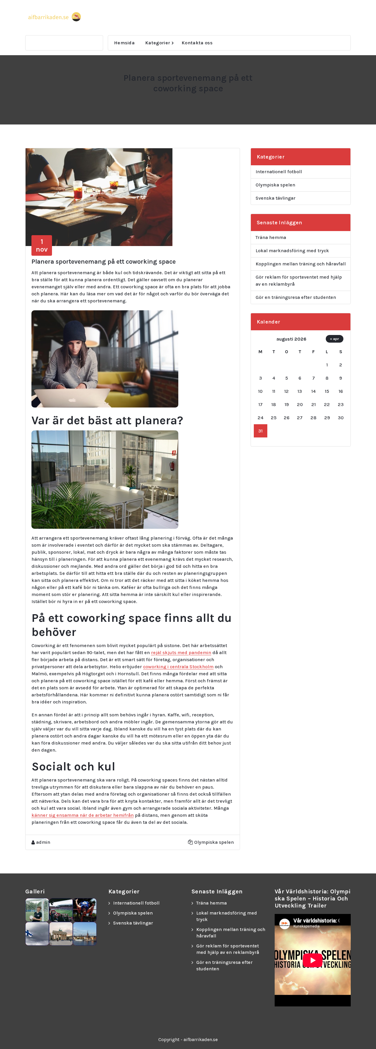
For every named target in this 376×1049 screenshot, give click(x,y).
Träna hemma (271, 237)
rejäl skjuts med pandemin (181, 652)
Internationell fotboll (279, 171)
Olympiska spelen (214, 842)
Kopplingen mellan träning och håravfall (301, 264)
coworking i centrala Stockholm (178, 666)
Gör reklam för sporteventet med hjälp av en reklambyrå (299, 280)
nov (42, 245)
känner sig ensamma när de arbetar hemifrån (82, 815)
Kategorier (157, 43)
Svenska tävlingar (276, 198)
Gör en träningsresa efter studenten (296, 297)
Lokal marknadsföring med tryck (292, 250)
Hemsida (124, 43)
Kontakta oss (197, 43)
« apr (334, 338)
